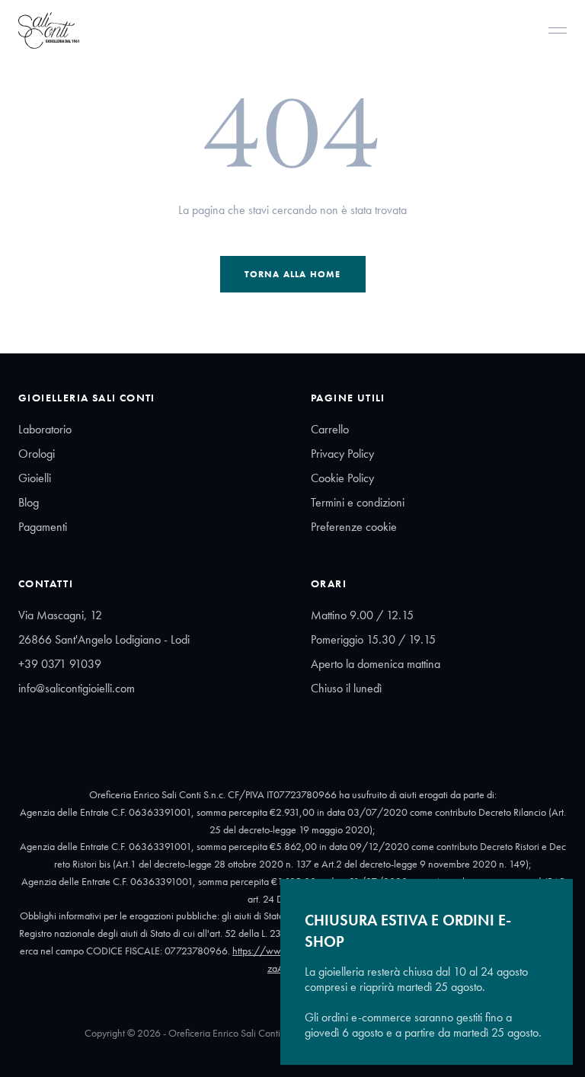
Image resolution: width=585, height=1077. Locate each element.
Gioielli (34, 478)
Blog (28, 502)
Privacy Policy (342, 454)
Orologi (36, 454)
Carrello (330, 429)
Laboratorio (45, 429)
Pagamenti (42, 527)
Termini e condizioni (357, 502)
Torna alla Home (293, 274)
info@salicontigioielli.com (76, 688)
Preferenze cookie (354, 527)
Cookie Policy (342, 478)
